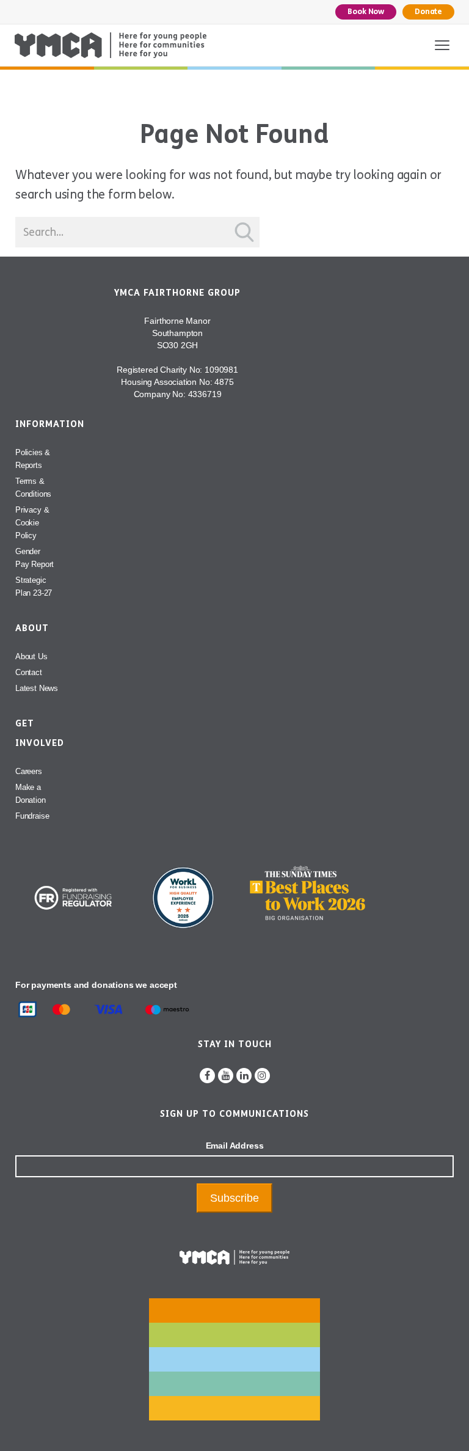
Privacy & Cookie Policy (32, 522)
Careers (28, 771)
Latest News (36, 688)
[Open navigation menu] (442, 45)
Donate (428, 11)
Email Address (235, 1145)
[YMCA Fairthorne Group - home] (110, 45)
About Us (31, 656)
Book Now (365, 11)
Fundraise (32, 816)
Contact (28, 672)
